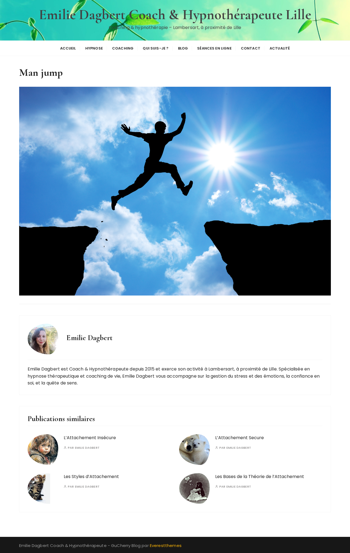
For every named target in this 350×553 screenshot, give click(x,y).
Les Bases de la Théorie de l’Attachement (259, 476)
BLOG (183, 48)
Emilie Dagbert (87, 447)
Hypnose (94, 48)
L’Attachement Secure (239, 438)
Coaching (122, 48)
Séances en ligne (214, 48)
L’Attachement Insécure (90, 438)
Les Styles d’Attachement (91, 476)
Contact (250, 48)
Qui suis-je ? (155, 48)
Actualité (280, 48)
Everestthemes (166, 545)
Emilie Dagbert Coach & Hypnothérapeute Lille (175, 14)
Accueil (68, 48)
